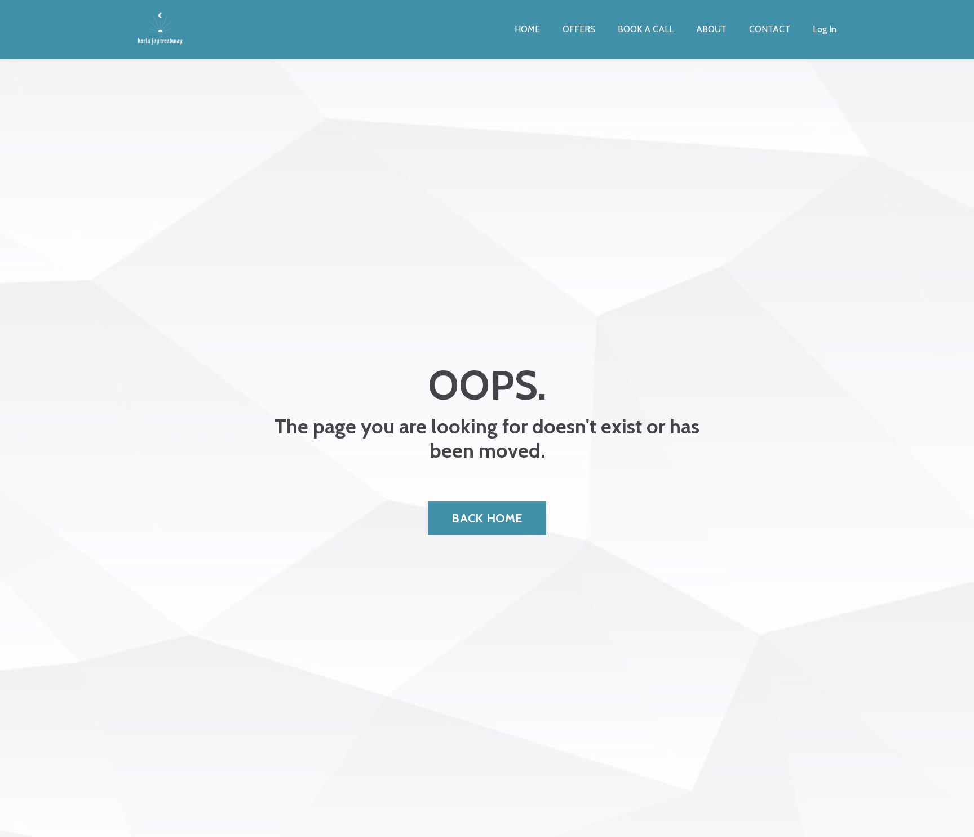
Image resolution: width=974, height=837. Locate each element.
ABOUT (711, 29)
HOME (527, 29)
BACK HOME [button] (486, 518)
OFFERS (579, 29)
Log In (824, 29)
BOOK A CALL (646, 29)
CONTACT (769, 29)
